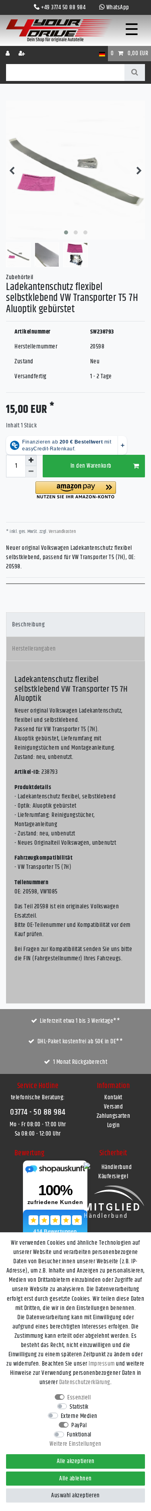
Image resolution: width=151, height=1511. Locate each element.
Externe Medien (79, 1416)
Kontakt (113, 1097)
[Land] (102, 53)
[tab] (75, 624)
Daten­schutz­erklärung (84, 1382)
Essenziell (79, 1397)
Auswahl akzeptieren (75, 1495)
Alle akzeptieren (76, 1461)
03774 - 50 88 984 (38, 1112)
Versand (113, 1106)
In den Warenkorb (91, 466)
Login (113, 1125)
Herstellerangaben (34, 648)
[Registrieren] (22, 53)
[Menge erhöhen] (31, 460)
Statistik (79, 1407)
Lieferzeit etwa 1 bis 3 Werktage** (80, 1021)
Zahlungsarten (113, 1116)
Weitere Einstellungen (75, 1444)
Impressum (102, 1363)
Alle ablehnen (75, 1478)
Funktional (79, 1434)
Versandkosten (62, 531)
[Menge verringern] (31, 471)
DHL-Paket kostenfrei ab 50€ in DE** (80, 1041)
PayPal (79, 1425)
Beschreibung (28, 624)
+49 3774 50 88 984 (63, 7)
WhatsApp (117, 7)
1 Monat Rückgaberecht (80, 1062)
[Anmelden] (8, 53)
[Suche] (134, 72)
